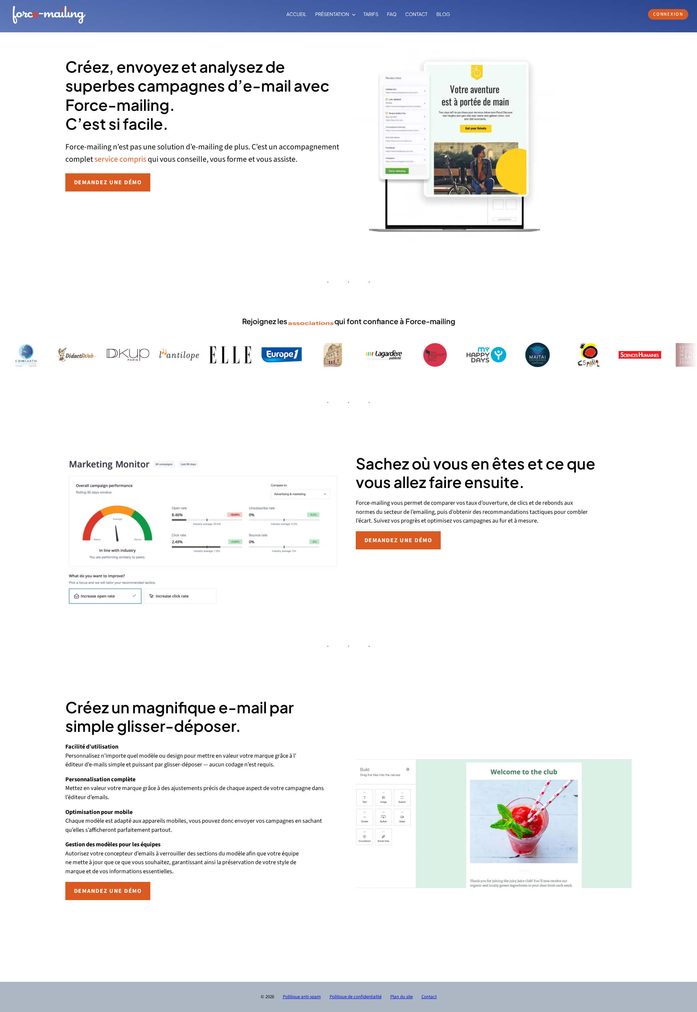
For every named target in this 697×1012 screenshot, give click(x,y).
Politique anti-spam (302, 996)
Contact (429, 996)
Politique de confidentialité (356, 996)
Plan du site (401, 996)
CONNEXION (668, 14)
